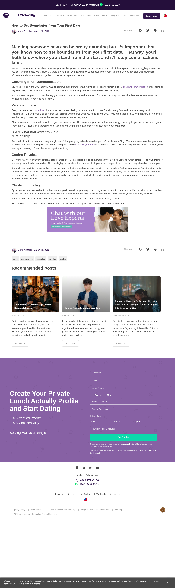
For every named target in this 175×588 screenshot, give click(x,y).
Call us (59, 5)
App (124, 15)
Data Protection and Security (62, 509)
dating (15, 259)
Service (58, 15)
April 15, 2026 (68, 316)
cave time (39, 110)
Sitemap (118, 509)
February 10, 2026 (121, 316)
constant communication (135, 87)
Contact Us (134, 15)
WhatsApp (93, 5)
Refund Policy (37, 509)
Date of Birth (95, 416)
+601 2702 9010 (89, 483)
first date (52, 259)
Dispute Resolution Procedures (95, 509)
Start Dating (151, 16)
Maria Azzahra (25, 31)
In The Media (99, 15)
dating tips (40, 259)
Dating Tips (115, 15)
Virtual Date (72, 15)
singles (63, 259)
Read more (20, 343)
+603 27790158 (89, 480)
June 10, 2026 (18, 316)
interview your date (85, 144)
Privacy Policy (138, 450)
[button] (167, 15)
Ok (168, 583)
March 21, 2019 (41, 31)
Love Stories (85, 15)
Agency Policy (128, 444)
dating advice (27, 259)
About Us (47, 15)
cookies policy (130, 581)
